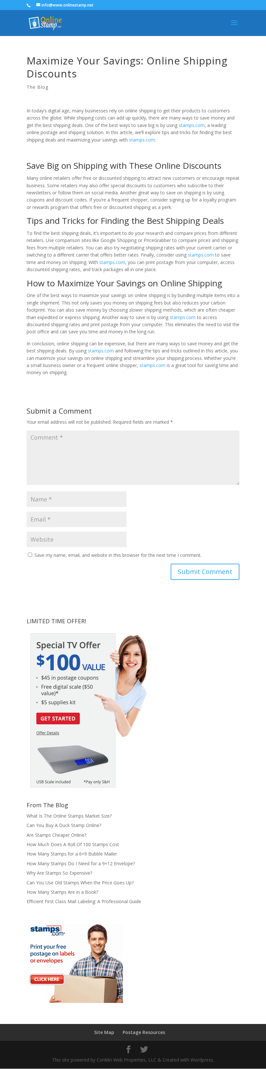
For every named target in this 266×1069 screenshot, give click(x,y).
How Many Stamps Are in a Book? (62, 892)
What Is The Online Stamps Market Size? (69, 816)
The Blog (37, 87)
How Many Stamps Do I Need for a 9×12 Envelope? (81, 863)
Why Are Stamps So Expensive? (59, 873)
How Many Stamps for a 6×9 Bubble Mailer (72, 854)
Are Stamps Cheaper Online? (56, 835)
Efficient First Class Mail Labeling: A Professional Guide (84, 901)
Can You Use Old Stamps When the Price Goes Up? (80, 882)
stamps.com (192, 125)
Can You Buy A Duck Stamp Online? (64, 825)
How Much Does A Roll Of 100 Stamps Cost (73, 844)
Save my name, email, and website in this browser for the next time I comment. (117, 555)
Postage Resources (144, 1032)
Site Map (104, 1032)
